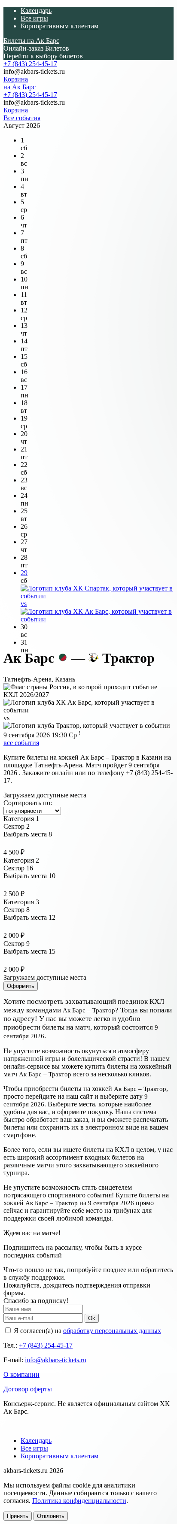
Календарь (36, 10)
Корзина (15, 79)
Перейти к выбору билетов (43, 56)
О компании (21, 1374)
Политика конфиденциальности (79, 1500)
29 (24, 572)
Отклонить (50, 1516)
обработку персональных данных (112, 1330)
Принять (17, 1516)
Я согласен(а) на (86, 1330)
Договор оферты (27, 1389)
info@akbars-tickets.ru (55, 1359)
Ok (91, 1318)
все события (21, 742)
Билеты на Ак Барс (31, 40)
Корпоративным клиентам (59, 26)
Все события (21, 117)
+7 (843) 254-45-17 (30, 63)
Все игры (34, 18)
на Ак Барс (19, 87)
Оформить (20, 986)
